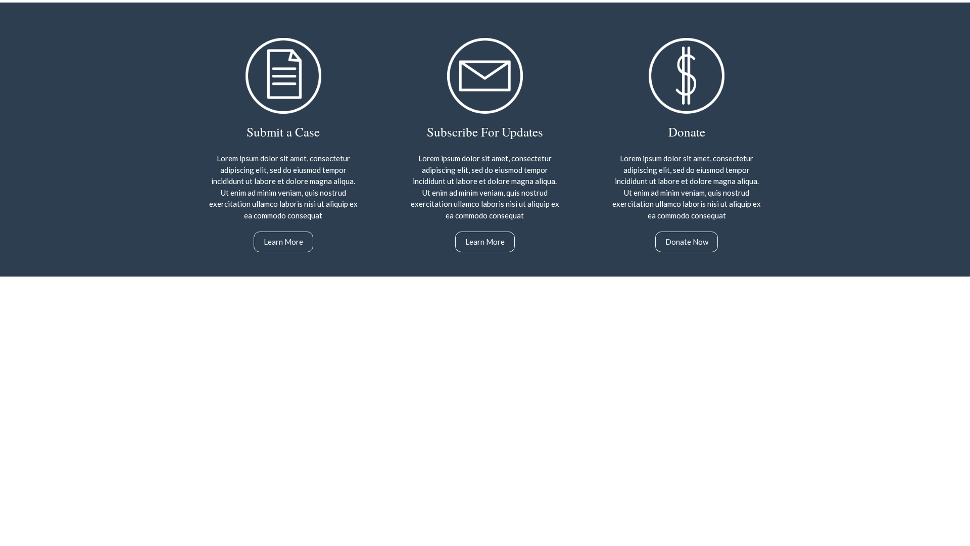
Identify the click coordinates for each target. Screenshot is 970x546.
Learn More (283, 241)
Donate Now (686, 241)
